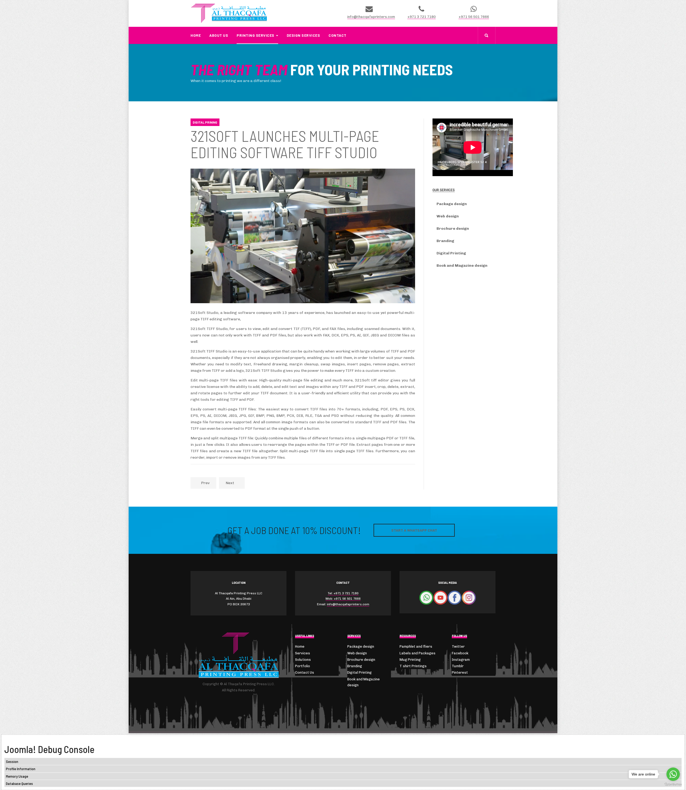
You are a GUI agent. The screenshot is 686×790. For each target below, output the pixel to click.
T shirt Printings (413, 666)
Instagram (461, 660)
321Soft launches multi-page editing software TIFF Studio (285, 144)
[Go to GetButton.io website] (673, 784)
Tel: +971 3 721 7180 (343, 593)
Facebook (460, 653)
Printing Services (255, 35)
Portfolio (302, 666)
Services (302, 653)
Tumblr (458, 666)
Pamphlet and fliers (416, 646)
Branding (445, 241)
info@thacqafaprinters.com (371, 17)
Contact (337, 35)
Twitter (458, 646)
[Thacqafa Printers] (229, 13)
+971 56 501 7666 (473, 17)
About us (218, 35)
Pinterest (460, 672)
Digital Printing (451, 253)
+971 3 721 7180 (421, 17)
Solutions (303, 660)
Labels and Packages (417, 653)
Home (196, 35)
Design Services (303, 35)
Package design (452, 204)
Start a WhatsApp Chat (414, 530)
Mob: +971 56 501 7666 (343, 598)
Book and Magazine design (462, 265)
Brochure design (453, 228)
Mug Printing (410, 660)
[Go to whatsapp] (673, 774)
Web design (448, 216)
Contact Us (304, 672)
